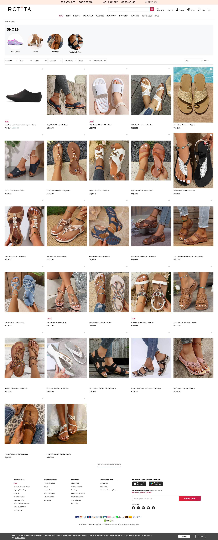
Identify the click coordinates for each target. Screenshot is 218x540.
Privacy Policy (104, 486)
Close (201, 536)
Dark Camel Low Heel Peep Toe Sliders (185, 322)
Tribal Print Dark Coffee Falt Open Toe (58, 191)
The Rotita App (76, 500)
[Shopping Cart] (209, 10)
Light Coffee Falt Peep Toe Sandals (15, 256)
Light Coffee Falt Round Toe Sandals (142, 191)
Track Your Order (19, 497)
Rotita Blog (74, 503)
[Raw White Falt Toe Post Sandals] (67, 226)
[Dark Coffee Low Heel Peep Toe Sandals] (151, 226)
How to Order (48, 490)
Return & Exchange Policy (22, 486)
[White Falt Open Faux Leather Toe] (151, 94)
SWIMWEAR (88, 16)
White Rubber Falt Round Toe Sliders (100, 125)
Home (6, 21)
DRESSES (77, 16)
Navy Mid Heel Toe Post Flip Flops (57, 125)
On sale (206, 60)
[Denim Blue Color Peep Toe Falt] (25, 292)
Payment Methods (49, 483)
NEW (61, 16)
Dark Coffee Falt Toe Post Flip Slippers (16, 454)
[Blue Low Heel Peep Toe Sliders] (25, 160)
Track (193, 10)
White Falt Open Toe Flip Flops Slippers (59, 454)
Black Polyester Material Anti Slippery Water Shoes (20, 125)
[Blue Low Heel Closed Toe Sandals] (109, 226)
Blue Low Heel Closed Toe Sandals (99, 256)
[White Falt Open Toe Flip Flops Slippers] (67, 424)
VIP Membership (49, 497)
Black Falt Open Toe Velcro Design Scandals (102, 388)
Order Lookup (18, 510)
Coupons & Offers (19, 500)
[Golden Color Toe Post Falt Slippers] (193, 94)
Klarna (46, 486)
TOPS (68, 16)
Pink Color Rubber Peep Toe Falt (57, 322)
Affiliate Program (76, 486)
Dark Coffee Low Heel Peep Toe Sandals (143, 256)
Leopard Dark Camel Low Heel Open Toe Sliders (146, 388)
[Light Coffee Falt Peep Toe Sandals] (25, 226)
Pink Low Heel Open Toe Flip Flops (183, 388)
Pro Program (75, 490)
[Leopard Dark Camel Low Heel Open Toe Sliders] (151, 358)
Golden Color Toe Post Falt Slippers (184, 125)
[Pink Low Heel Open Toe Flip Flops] (193, 358)
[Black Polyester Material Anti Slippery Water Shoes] (25, 94)
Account (181, 10)
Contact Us (47, 500)
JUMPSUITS (111, 16)
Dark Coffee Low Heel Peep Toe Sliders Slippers (188, 256)
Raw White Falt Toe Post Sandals (57, 256)
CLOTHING (135, 16)
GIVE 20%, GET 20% (20, 507)
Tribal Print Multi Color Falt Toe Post (100, 322)
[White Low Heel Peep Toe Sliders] (109, 160)
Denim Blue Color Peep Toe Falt (14, 322)
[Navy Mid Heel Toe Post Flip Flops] (67, 94)
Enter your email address (143, 498)
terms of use (123, 524)
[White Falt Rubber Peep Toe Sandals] (151, 292)
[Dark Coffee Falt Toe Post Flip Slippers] (25, 424)
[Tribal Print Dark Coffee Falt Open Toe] (67, 160)
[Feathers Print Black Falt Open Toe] (193, 160)
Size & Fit (16, 493)
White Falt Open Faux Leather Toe (141, 125)
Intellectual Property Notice (109, 490)
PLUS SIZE (100, 16)
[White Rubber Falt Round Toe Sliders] (109, 94)
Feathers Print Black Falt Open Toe (184, 191)
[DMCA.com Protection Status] (109, 520)
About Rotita (75, 483)
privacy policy (134, 524)
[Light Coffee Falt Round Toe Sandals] (151, 160)
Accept (184, 536)
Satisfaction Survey (77, 497)
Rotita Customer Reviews (21, 503)
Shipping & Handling (20, 490)
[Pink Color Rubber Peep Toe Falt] (67, 292)
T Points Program (49, 493)
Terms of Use (104, 483)
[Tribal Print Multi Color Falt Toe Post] (109, 292)
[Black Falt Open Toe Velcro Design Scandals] (109, 358)
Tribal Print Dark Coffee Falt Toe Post (16, 388)
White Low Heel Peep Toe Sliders (99, 191)
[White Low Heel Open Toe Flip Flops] (67, 358)
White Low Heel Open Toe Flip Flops (58, 388)
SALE (157, 16)
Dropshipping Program (78, 493)
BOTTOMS (123, 16)
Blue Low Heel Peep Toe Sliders (14, 191)
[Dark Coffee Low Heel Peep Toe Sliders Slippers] (193, 226)
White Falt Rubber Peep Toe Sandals (142, 322)
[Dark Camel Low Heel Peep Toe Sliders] (193, 292)
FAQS (15, 483)
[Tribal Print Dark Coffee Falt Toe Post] (25, 358)
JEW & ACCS (147, 16)
